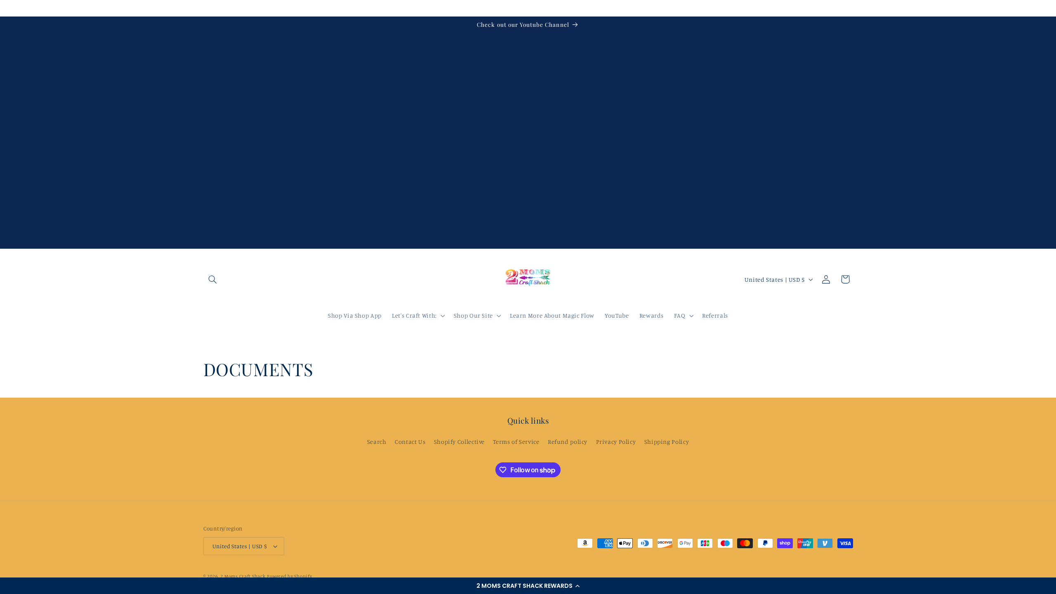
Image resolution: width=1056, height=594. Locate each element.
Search (377, 441)
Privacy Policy (616, 441)
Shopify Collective (459, 441)
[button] (528, 586)
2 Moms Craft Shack (242, 576)
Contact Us (410, 441)
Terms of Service (516, 441)
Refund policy (567, 441)
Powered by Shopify (289, 576)
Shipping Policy (666, 441)
